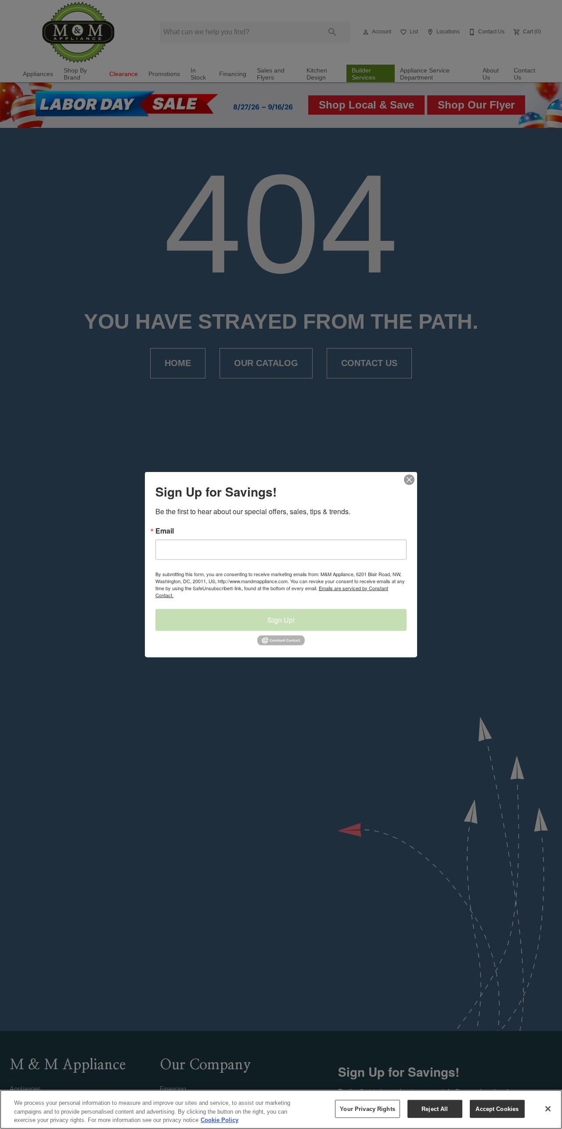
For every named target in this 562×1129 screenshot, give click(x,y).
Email (164, 530)
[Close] (548, 1108)
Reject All (435, 1108)
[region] (281, 1109)
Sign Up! (281, 619)
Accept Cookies (497, 1108)
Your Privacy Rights (367, 1108)
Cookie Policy (219, 1120)
